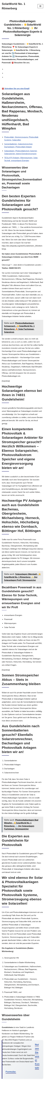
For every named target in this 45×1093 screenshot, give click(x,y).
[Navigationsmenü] (40, 6)
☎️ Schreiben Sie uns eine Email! (16, 89)
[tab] (23, 69)
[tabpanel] (22, 86)
